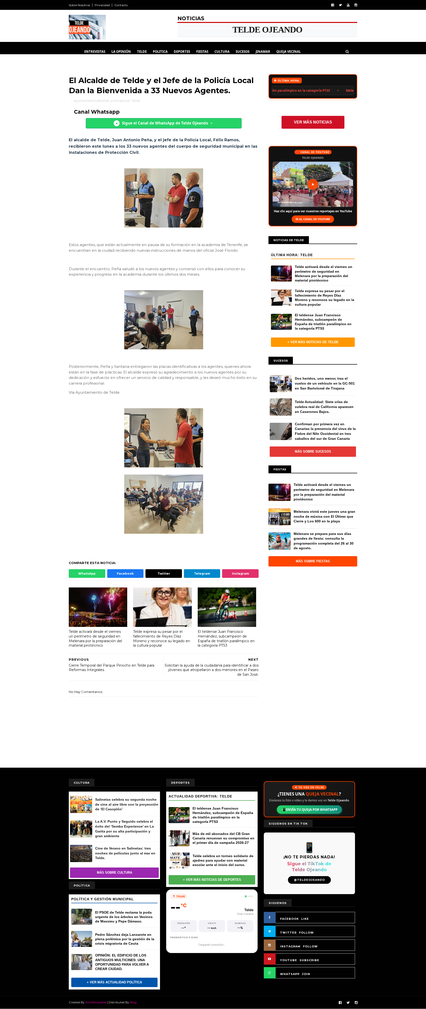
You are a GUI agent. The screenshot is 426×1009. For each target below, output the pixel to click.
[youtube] (348, 5)
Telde (142, 51)
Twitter (164, 573)
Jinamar (263, 51)
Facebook (125, 573)
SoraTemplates (95, 1002)
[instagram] (356, 5)
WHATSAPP (290, 974)
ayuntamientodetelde (91, 101)
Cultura (222, 51)
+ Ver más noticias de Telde (312, 342)
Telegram (202, 573)
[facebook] (332, 5)
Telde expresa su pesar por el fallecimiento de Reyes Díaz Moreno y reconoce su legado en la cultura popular (161, 638)
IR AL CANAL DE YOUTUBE (313, 219)
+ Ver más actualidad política (114, 982)
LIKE (305, 918)
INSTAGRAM (290, 946)
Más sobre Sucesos (313, 451)
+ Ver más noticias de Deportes (212, 880)
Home (73, 51)
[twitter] (340, 5)
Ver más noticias (313, 122)
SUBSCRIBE (309, 960)
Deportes (182, 51)
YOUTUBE (288, 960)
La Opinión (121, 51)
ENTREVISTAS (94, 51)
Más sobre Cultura (114, 872)
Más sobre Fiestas (313, 561)
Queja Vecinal (288, 51)
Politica (160, 51)
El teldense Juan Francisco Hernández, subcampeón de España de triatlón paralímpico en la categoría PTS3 (226, 638)
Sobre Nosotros (79, 5)
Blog (133, 1002)
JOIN (306, 974)
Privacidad (102, 5)
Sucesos (242, 51)
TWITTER (288, 932)
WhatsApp (87, 573)
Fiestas (202, 51)
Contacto (121, 5)
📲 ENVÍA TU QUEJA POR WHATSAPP (309, 809)
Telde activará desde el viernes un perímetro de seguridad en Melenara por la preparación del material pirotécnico (95, 638)
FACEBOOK (289, 918)
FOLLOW (306, 932)
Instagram (240, 573)
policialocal (120, 101)
